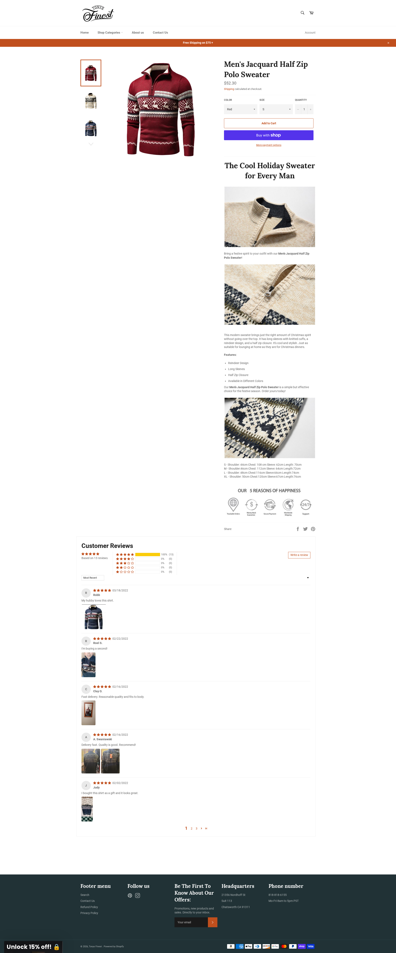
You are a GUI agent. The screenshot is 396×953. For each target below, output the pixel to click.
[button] (125, 554)
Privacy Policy (89, 913)
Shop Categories (109, 32)
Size (262, 100)
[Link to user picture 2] (110, 761)
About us (138, 32)
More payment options (268, 145)
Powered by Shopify (114, 946)
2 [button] (191, 828)
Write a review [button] (299, 555)
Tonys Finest (96, 946)
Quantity (301, 100)
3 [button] (196, 828)
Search (84, 895)
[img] (102, 590)
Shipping (229, 88)
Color (228, 100)
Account (310, 32)
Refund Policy (89, 907)
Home (84, 32)
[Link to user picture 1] (93, 616)
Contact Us (160, 32)
